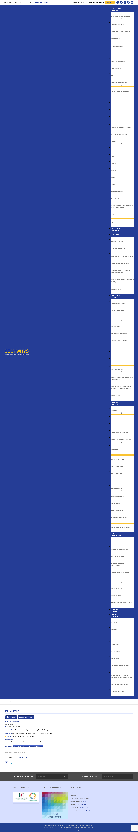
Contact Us (84, 2)
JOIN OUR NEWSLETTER (24, 776)
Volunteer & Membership (96, 2)
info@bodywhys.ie (84, 807)
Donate (109, 2)
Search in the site (90, 776)
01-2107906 (83, 804)
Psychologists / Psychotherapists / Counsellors (27, 746)
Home (7, 726)
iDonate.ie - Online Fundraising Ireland (72, 830)
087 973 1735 (23, 757)
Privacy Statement (66, 827)
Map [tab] (12, 763)
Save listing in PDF (27, 717)
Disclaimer (76, 827)
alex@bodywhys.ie (88, 810)
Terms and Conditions (87, 827)
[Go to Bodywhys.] (5, 702)
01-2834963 (85, 801)
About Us (76, 2)
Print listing (11, 717)
